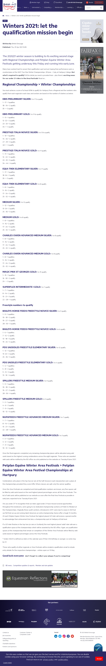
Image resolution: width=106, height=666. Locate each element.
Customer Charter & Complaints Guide (26, 633)
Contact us (6, 632)
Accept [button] (99, 659)
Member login (35, 2)
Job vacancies (7, 635)
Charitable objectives (9, 643)
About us (16, 7)
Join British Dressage (75, 2)
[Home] (3, 15)
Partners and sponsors (10, 646)
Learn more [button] (7, 663)
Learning (69, 7)
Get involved (35, 7)
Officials (79, 7)
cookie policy (63, 660)
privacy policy (48, 660)
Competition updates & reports (23, 565)
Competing (47, 7)
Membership (59, 7)
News (25, 7)
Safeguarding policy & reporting (9, 639)
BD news (9, 565)
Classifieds (58, 2)
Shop (47, 2)
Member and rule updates (44, 565)
